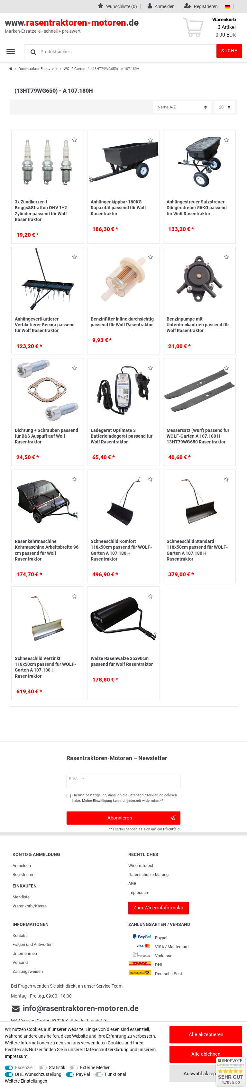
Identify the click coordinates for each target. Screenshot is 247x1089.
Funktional (115, 1074)
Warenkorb (22, 906)
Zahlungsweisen (28, 971)
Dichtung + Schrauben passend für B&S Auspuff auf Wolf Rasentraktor (46, 436)
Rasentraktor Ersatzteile (38, 69)
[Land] (227, 6)
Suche (229, 50)
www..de (72, 25)
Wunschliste (72, 141)
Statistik (57, 1067)
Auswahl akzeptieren (206, 1073)
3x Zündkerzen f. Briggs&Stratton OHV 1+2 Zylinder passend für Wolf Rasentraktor (41, 210)
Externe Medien (95, 1067)
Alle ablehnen (205, 1054)
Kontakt (20, 935)
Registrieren (23, 874)
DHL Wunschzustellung (38, 1074)
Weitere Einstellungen (26, 1081)
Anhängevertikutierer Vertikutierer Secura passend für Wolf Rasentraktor (45, 324)
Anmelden (22, 865)
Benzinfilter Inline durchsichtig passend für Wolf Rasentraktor (122, 321)
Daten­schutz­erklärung (148, 874)
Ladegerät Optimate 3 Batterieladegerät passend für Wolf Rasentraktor (121, 436)
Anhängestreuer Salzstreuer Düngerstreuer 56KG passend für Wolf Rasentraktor (197, 207)
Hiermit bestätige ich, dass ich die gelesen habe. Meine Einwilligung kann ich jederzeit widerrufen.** (124, 798)
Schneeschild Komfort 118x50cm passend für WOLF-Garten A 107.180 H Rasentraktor (121, 550)
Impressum (138, 892)
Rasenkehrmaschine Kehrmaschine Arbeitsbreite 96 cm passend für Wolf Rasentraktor (46, 550)
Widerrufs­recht (142, 865)
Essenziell (24, 1067)
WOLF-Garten (74, 69)
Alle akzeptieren (206, 1034)
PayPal (83, 1074)
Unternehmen (25, 953)
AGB (132, 883)
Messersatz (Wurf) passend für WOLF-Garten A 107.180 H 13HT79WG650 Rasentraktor (198, 436)
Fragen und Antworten (32, 944)
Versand (20, 962)
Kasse (41, 906)
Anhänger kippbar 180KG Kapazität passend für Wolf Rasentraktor (118, 207)
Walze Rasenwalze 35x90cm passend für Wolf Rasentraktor (122, 661)
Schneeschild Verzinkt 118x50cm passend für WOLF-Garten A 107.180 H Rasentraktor (45, 667)
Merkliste (21, 897)
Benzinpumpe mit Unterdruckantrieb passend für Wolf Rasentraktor (198, 324)
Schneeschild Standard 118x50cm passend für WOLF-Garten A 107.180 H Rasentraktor (197, 550)
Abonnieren (119, 818)
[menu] (10, 51)
